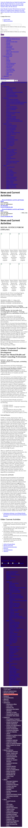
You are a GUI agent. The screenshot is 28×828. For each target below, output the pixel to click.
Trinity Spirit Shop (11, 185)
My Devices (14, 6)
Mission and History (11, 172)
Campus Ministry (10, 136)
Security (8, 159)
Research (5, 548)
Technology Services (11, 162)
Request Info (9, 90)
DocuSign (22, 12)
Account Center (19, 3)
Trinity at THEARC (11, 109)
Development (9, 155)
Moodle (3, 3)
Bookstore (9, 115)
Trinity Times (9, 145)
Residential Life (10, 144)
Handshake (9, 47)
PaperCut (3, 5)
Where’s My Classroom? (12, 51)
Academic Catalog (11, 118)
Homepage (12, 560)
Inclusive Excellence (11, 177)
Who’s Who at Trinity (11, 180)
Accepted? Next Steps (11, 96)
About (5, 165)
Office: (2, 30)
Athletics (8, 135)
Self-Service (12, 3)
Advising (8, 40)
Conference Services (11, 152)
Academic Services (11, 134)
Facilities (8, 157)
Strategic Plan (9, 182)
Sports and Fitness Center (12, 161)
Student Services (7, 124)
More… (8, 122)
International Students (12, 95)
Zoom (7, 59)
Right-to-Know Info (11, 187)
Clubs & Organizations (12, 139)
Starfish (7, 3)
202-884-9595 (4, 205)
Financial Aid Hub (11, 128)
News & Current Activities (10, 547)
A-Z (7, 168)
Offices (5, 148)
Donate (2, 79)
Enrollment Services (11, 125)
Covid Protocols (10, 167)
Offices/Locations (8, 21)
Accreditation (9, 171)
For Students (6, 37)
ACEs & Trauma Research (12, 119)
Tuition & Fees (10, 174)
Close (2, 34)
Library (8, 111)
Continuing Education (12, 108)
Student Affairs (10, 131)
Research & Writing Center (13, 112)
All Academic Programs (12, 99)
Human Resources (11, 158)
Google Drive (16, 12)
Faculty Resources (11, 63)
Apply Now (9, 89)
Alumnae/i (6, 76)
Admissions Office (11, 88)
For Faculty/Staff (7, 56)
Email (2, 9)
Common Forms (10, 10)
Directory (7, 79)
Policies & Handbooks (12, 184)
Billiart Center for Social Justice (14, 121)
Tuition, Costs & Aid (11, 126)
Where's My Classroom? (12, 5)
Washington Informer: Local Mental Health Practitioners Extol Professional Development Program (15, 515)
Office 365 (8, 6)
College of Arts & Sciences (13, 101)
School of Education (11, 106)
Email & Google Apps (20, 2)
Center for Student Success (7, 2)
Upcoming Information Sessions (14, 92)
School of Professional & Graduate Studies (13, 726)
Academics (6, 98)
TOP (2, 566)
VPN (13, 9)
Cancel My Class (8, 12)
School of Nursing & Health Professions (16, 102)
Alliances (5, 551)
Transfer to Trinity (11, 93)
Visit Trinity (9, 170)
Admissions (6, 86)
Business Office (10, 151)
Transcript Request (11, 129)
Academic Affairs (10, 113)
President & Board (11, 178)
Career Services (10, 138)
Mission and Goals (8, 545)
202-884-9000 (5, 560)
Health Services (10, 142)
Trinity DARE (9, 175)
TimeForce (17, 10)
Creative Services (10, 154)
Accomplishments (8, 550)
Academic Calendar (11, 116)
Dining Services (10, 141)
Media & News (10, 181)
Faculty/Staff (6, 19)
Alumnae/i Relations (11, 149)
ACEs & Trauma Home (9, 544)
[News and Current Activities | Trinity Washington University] (14, 83)
